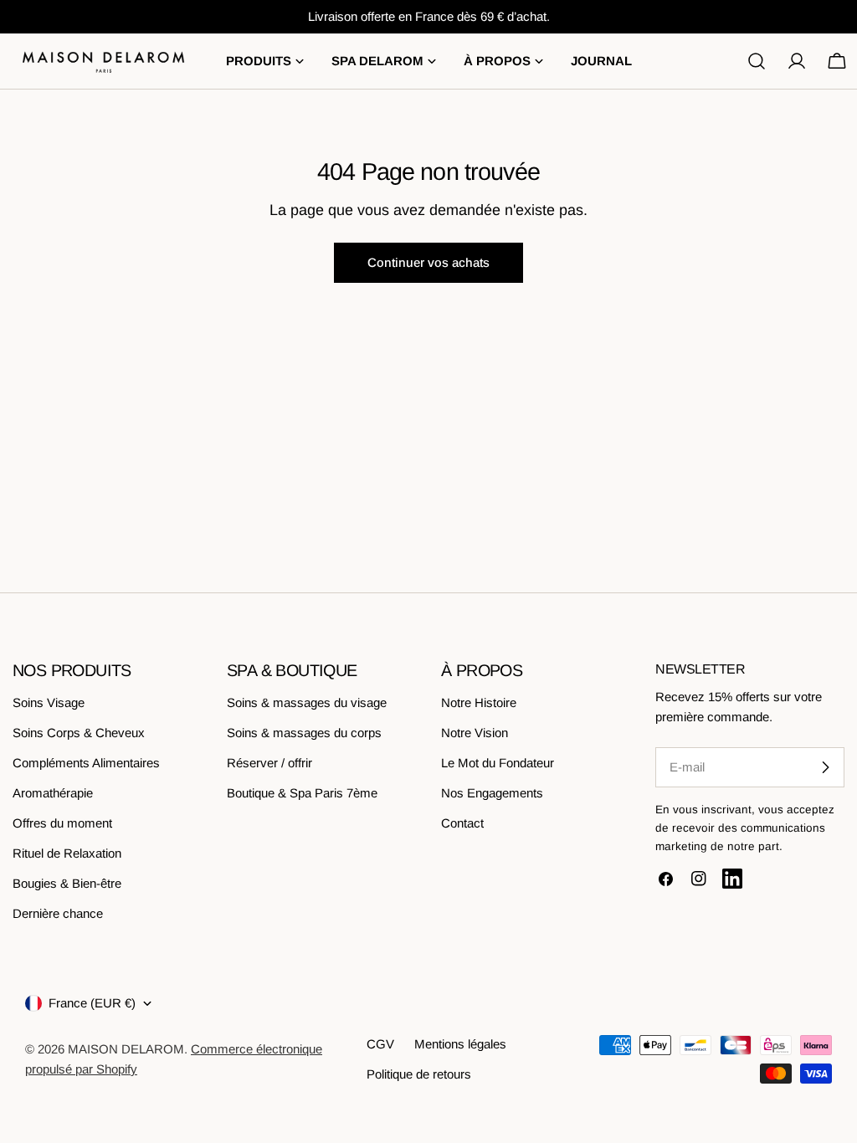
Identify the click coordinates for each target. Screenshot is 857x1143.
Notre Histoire (478, 702)
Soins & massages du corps (304, 732)
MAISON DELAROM (126, 1049)
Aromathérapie (53, 793)
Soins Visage (49, 702)
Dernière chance (58, 913)
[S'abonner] (825, 767)
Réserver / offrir (269, 763)
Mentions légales (460, 1044)
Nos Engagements (492, 793)
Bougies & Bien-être (67, 883)
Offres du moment (62, 823)
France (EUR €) (92, 1003)
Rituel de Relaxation (67, 853)
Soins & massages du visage (307, 702)
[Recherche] (756, 61)
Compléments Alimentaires (86, 763)
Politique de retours (419, 1074)
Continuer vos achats (428, 262)
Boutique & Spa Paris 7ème (302, 793)
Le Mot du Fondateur (497, 763)
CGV (380, 1044)
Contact (462, 823)
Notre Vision (474, 732)
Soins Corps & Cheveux (79, 732)
